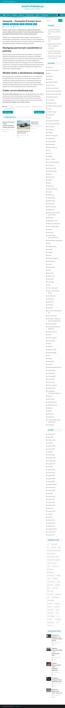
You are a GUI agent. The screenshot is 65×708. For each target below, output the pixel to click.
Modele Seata (51, 198)
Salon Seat (51, 273)
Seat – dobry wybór (53, 288)
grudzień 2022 (51, 478)
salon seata (50, 591)
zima (57, 622)
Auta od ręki (51, 85)
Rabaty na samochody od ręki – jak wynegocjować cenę (54, 39)
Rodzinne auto (51, 261)
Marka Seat (51, 194)
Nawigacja (50, 217)
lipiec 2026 (50, 437)
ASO (49, 73)
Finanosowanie (29, 15)
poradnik (50, 249)
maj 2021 (50, 514)
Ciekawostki (51, 114)
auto (59, 547)
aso (48, 547)
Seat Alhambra (52, 296)
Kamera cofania (52, 168)
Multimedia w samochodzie (34, 122)
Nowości (21, 15)
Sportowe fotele (52, 349)
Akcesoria (6, 24)
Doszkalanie (51, 126)
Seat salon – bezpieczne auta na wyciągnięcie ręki (54, 320)
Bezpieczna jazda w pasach (55, 106)
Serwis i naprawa (52, 337)
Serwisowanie (51, 340)
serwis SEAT (50, 613)
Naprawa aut (51, 209)
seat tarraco (50, 610)
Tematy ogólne (52, 376)
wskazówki (58, 619)
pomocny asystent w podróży (23, 106)
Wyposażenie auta (52, 405)
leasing (58, 575)
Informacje (51, 165)
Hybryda (50, 156)
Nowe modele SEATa (53, 226)
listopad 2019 (51, 526)
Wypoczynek (51, 399)
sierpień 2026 (51, 434)
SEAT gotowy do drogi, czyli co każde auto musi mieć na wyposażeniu (9, 112)
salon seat (55, 588)
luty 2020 (50, 517)
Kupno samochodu (52, 189)
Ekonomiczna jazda (53, 135)
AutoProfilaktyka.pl (33, 6)
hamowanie (50, 569)
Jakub (18, 137)
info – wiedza (51, 159)
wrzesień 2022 (51, 487)
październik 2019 (52, 529)
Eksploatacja (51, 138)
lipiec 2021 (50, 508)
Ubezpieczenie (51, 388)
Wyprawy (50, 408)
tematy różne (51, 379)
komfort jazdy (50, 575)
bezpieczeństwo (51, 553)
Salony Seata (51, 276)
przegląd (57, 585)
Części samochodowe (53, 120)
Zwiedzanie (51, 425)
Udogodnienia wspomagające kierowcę (54, 392)
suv (58, 616)
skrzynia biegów (51, 616)
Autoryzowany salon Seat (54, 94)
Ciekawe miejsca (52, 111)
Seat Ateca (51, 302)
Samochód (51, 279)
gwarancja (55, 566)
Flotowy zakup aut (52, 147)
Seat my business (52, 315)
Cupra (49, 117)
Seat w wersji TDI (52, 331)
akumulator (54, 544)
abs (48, 544)
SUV (49, 355)
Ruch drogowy (51, 267)
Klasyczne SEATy (52, 171)
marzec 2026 (51, 449)
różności (50, 264)
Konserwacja (51, 177)
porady (22, 24)
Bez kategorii (51, 100)
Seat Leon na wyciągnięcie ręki (54, 311)
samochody (50, 594)
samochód (58, 594)
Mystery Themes (17, 706)
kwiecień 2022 (51, 496)
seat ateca (49, 603)
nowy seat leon (51, 581)
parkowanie (50, 585)
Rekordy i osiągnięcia (53, 258)
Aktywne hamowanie (53, 70)
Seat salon (56, 606)
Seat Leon (50, 307)
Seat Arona (51, 299)
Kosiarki (50, 180)
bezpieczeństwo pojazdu (53, 560)
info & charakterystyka (53, 162)
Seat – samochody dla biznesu (53, 292)
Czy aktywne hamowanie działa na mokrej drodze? (54, 52)
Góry (49, 150)
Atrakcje (50, 79)
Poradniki (14, 15)
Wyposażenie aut (52, 402)
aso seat (53, 547)
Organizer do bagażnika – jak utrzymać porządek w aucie (54, 32)
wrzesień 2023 (51, 461)
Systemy (50, 364)
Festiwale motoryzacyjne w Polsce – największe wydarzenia (55, 46)
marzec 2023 (51, 472)
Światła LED (51, 361)
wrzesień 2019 (51, 532)
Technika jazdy (51, 370)
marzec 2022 (51, 499)
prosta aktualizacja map (37, 106)
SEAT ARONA (50, 600)
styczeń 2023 (51, 475)
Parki (49, 243)
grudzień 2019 (51, 523)
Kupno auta (51, 186)
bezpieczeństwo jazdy (52, 556)
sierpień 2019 (51, 535)
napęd (48, 578)
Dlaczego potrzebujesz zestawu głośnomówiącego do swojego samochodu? (9, 124)
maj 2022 (50, 493)
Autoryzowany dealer (53, 88)
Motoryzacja (51, 203)
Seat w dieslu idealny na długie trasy (54, 327)
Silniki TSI (50, 346)
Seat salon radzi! (52, 323)
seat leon (49, 606)
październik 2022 (52, 484)
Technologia (51, 373)
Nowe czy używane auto (54, 223)
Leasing (50, 192)
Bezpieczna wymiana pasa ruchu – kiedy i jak (55, 57)
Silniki (49, 343)
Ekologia (50, 132)
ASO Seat (50, 76)
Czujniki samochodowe (54, 123)
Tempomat (50, 619)
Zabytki (50, 411)
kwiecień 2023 (51, 469)
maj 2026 (50, 443)
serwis (57, 610)
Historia (50, 153)
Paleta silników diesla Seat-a (55, 240)
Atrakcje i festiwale (53, 82)
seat (48, 597)
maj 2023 (50, 466)
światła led (50, 625)
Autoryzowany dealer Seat (54, 91)
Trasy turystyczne (52, 385)
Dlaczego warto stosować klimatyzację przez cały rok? (39, 112)
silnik (57, 613)
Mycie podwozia (52, 206)
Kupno (49, 183)
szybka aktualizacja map (9, 108)
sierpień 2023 (51, 463)
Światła (50, 358)
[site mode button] (58, 15)
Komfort (50, 174)
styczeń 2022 (51, 502)
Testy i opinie (51, 382)
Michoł (54, 644)
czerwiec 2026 (51, 440)
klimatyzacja (50, 572)
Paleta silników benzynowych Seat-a (53, 236)
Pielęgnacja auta (52, 246)
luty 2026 (50, 452)
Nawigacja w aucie (52, 220)
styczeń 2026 (51, 455)
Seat (8, 15)
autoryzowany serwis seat (53, 550)
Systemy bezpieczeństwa (54, 367)
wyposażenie (50, 622)
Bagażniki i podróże (53, 97)
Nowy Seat (50, 232)
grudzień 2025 (51, 457)
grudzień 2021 (51, 505)
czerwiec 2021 (51, 511)
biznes (49, 109)
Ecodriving (50, 129)
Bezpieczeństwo (14, 24)
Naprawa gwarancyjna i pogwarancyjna (54, 213)
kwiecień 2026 (51, 446)
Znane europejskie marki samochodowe (54, 421)
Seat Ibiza (50, 304)
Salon (49, 270)
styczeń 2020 (51, 520)
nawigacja (11, 106)
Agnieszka (17, 26)
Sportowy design (52, 352)
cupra (48, 566)
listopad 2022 (51, 481)
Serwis (37, 15)
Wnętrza (50, 396)
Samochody (45, 15)
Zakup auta (51, 414)
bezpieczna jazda (51, 563)
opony (58, 581)
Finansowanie (51, 144)
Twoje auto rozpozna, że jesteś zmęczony (23, 132)
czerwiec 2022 (51, 490)
